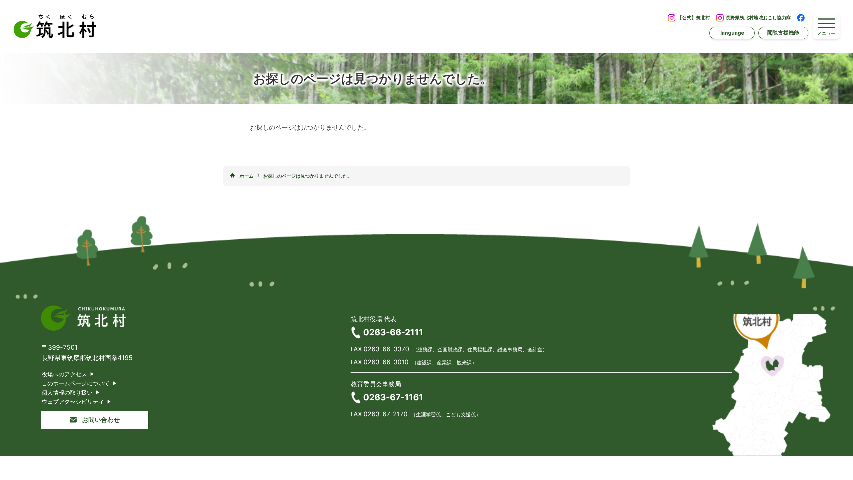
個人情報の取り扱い (67, 392)
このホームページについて (76, 383)
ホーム (247, 176)
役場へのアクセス (64, 374)
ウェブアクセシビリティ (73, 401)
